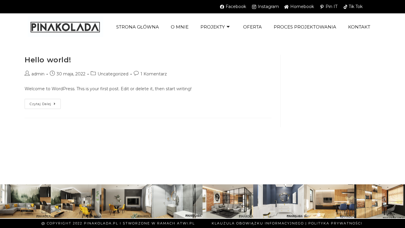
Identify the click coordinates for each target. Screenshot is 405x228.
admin (37, 74)
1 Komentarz (154, 74)
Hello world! (48, 60)
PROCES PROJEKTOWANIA (305, 27)
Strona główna (137, 27)
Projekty (212, 27)
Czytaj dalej (45, 102)
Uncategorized (113, 74)
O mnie (180, 27)
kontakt (359, 27)
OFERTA (252, 27)
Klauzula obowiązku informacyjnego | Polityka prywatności (287, 223)
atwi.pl (186, 223)
